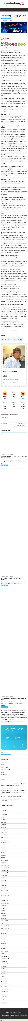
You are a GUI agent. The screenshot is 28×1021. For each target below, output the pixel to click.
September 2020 (5, 994)
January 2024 (4, 893)
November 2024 (5, 867)
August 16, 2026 (5, 696)
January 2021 (4, 984)
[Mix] (19, 44)
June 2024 (3, 880)
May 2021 (3, 974)
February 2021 (4, 981)
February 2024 (4, 890)
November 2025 (5, 837)
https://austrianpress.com (12, 382)
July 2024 (3, 878)
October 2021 (4, 961)
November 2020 (5, 989)
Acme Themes (14, 1017)
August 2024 (4, 875)
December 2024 (5, 865)
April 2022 (3, 946)
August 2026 (4, 814)
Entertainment (4, 759)
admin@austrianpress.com (12, 379)
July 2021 (3, 968)
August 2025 (4, 845)
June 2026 (3, 819)
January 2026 (4, 832)
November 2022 (5, 928)
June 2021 (3, 971)
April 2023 (3, 915)
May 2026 (3, 822)
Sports (2, 772)
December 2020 (5, 986)
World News (4, 774)
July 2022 (3, 938)
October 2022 (4, 931)
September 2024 (5, 872)
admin (11, 20)
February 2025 (4, 860)
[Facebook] (2, 44)
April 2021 (3, 976)
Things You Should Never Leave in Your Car (11, 788)
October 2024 (4, 870)
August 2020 (4, 996)
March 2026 (4, 827)
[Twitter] (5, 44)
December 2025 (5, 835)
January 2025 (4, 862)
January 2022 (4, 953)
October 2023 (4, 900)
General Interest (5, 767)
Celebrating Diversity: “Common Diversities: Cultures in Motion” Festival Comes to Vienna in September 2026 (13, 792)
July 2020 (3, 999)
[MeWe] (16, 44)
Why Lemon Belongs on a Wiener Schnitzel (11, 796)
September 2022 (5, 933)
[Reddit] (7, 44)
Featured (3, 764)
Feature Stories (5, 417)
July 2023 (3, 908)
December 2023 (5, 895)
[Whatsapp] (21, 44)
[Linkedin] (10, 44)
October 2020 (4, 991)
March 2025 (4, 857)
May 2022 (3, 943)
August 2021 (4, 966)
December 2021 (5, 956)
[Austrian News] (2, 9)
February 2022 (4, 951)
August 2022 (4, 936)
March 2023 (4, 918)
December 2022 (5, 926)
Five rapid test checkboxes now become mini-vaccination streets (21, 423)
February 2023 (4, 920)
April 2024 (3, 885)
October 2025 (4, 840)
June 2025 (3, 850)
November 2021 (5, 958)
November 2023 (5, 898)
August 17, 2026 (5, 576)
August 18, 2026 (5, 454)
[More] (24, 44)
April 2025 (3, 855)
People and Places (5, 769)
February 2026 (4, 830)
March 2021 (4, 979)
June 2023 (3, 910)
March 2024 (4, 888)
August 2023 (4, 905)
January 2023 (4, 923)
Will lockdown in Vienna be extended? (7, 422)
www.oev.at (4, 1003)
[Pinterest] (13, 44)
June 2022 (3, 941)
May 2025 (3, 852)
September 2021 (5, 963)
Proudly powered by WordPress (9, 1015)
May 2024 (3, 883)
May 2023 (3, 913)
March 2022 (4, 948)
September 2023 (5, 903)
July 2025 (3, 847)
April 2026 (3, 824)
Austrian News (4, 757)
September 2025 (5, 842)
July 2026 (3, 817)
